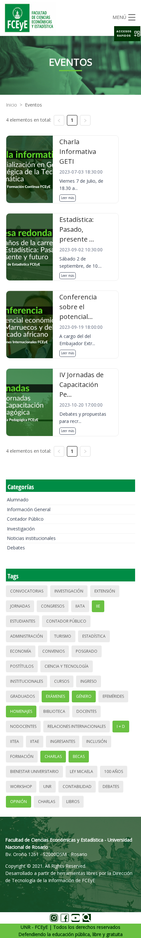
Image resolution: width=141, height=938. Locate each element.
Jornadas (20, 606)
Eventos (33, 105)
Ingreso (88, 681)
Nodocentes (23, 726)
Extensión (104, 591)
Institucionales (26, 681)
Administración (26, 636)
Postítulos (21, 666)
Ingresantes (62, 741)
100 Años (113, 771)
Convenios (53, 651)
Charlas (53, 756)
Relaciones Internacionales (77, 726)
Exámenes (55, 696)
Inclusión (96, 741)
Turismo (62, 636)
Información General (28, 509)
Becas (79, 756)
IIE (98, 606)
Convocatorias (26, 591)
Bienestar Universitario (34, 771)
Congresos (52, 606)
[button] (127, 33)
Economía (20, 651)
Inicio (11, 105)
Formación (21, 756)
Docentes (86, 711)
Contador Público (25, 519)
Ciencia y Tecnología (67, 666)
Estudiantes (22, 621)
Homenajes (21, 711)
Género (83, 696)
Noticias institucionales (31, 538)
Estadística (94, 636)
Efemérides (113, 696)
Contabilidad (77, 786)
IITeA (14, 741)
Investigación (21, 529)
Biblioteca (54, 711)
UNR (47, 786)
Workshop (21, 786)
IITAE (34, 741)
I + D (121, 726)
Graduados (22, 696)
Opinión (18, 801)
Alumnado (18, 499)
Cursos (61, 681)
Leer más (67, 197)
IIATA (80, 606)
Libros (72, 801)
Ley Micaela (81, 771)
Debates (16, 547)
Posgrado (86, 651)
